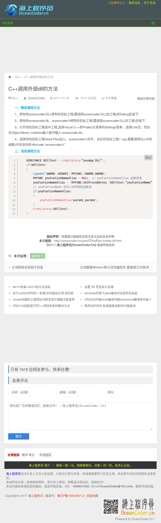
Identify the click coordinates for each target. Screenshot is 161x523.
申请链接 (45, 455)
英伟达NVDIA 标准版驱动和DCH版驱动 (110, 305)
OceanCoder (36, 98)
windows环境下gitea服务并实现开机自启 (111, 293)
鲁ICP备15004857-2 (70, 495)
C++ (18, 77)
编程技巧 (37, 256)
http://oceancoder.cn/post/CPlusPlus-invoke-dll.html (88, 240)
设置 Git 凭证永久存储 (98, 287)
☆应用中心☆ (116, 2)
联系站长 (134, 2)
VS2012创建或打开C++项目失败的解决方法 (41, 305)
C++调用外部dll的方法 (33, 88)
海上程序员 (13, 473)
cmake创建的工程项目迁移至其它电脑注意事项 (43, 299)
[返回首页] (9, 77)
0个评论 (111, 98)
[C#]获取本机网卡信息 (27, 267)
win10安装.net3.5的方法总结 (31, 287)
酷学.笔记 (28, 455)
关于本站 (150, 2)
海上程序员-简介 (39, 465)
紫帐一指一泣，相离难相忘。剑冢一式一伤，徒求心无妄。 (94, 465)
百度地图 (92, 495)
